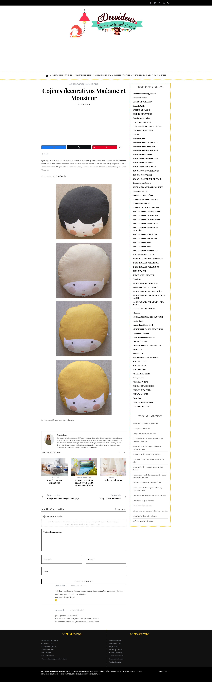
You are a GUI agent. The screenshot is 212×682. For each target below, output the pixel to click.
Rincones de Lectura (48, 646)
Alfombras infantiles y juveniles (144, 93)
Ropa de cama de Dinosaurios (54, 481)
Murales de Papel (115, 643)
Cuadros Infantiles (115, 652)
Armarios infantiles (140, 97)
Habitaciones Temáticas (49, 640)
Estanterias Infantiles (140, 191)
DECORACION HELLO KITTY (145, 158)
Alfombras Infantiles (116, 656)
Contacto (120, 671)
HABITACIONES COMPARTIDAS (146, 211)
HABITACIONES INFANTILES (145, 223)
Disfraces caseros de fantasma (143, 521)
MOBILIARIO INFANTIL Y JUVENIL (148, 316)
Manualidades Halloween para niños (145, 423)
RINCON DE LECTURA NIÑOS (145, 357)
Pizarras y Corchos (140, 341)
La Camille (61, 176)
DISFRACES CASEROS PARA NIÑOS (148, 187)
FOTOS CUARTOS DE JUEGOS (145, 199)
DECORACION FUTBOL (143, 154)
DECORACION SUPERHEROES (146, 171)
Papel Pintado (114, 646)
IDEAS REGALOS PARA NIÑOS (146, 267)
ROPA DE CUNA (139, 365)
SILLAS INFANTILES (141, 373)
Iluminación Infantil (116, 659)
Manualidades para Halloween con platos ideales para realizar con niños (149, 476)
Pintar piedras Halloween (141, 428)
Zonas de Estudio (47, 649)
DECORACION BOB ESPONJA (145, 142)
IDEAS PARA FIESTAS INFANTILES (148, 258)
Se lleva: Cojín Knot (113, 480)
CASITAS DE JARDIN (142, 110)
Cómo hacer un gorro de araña (143, 500)
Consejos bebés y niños (141, 118)
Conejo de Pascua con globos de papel (63, 497)
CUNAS (136, 134)
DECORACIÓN (139, 138)
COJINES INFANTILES (76, 84)
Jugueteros (137, 279)
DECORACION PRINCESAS (144, 166)
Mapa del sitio (70, 674)
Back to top (163, 671)
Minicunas (136, 313)
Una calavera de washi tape (142, 506)
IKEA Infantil (46, 652)
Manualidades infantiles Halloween (145, 287)
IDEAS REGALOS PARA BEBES (146, 262)
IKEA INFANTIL (139, 271)
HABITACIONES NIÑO (142, 246)
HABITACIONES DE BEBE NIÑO (146, 219)
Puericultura (137, 349)
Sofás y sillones (138, 377)
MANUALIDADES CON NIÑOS (145, 283)
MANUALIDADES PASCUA (144, 308)
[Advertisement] (106, 53)
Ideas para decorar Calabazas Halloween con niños (148, 460)
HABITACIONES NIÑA (142, 242)
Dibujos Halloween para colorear (144, 433)
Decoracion (60, 585)
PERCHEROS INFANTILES (144, 337)
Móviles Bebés (138, 321)
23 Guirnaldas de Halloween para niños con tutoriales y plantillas (148, 439)
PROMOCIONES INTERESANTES (147, 345)
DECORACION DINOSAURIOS (145, 150)
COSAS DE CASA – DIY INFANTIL (147, 126)
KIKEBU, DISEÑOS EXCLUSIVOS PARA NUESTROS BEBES (84, 483)
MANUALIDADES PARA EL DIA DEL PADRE (148, 303)
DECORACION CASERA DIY (145, 146)
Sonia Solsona (85, 104)
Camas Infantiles (139, 105)
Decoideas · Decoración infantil (52, 671)
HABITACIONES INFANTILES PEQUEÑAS (145, 229)
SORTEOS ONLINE (141, 382)
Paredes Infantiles (47, 656)
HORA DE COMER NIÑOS (143, 254)
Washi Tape (137, 398)
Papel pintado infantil (141, 333)
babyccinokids (68, 419)
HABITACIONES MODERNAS (145, 238)
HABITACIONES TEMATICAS (145, 250)
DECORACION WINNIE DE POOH (147, 179)
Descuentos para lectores (142, 183)
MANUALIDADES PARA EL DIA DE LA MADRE (149, 296)
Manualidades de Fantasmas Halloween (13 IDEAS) (148, 468)
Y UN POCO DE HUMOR (143, 402)
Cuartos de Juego (47, 643)
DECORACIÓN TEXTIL (91, 84)
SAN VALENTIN (139, 369)
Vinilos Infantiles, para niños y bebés (54, 659)
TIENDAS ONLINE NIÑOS (143, 386)
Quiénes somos (110, 671)
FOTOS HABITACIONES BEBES (146, 207)
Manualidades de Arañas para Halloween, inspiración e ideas (147, 447)
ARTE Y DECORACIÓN (142, 101)
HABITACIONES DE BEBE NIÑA (146, 215)
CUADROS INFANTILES (143, 130)
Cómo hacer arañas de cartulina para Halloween (149, 495)
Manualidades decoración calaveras (145, 516)
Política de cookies (57, 674)
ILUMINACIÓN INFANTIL (143, 275)
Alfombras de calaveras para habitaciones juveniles (150, 511)
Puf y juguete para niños (110, 497)
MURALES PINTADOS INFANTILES (148, 329)
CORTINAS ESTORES (142, 122)
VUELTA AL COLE (141, 394)
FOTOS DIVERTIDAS (141, 203)
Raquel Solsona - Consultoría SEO (88, 674)
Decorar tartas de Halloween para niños (146, 454)
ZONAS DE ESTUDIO (141, 406)
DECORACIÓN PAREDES (143, 162)
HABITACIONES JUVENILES (145, 234)
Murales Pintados (115, 640)
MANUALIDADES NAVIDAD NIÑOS (147, 291)
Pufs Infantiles (138, 353)
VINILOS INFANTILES (142, 390)
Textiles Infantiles (115, 662)
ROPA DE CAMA (140, 361)
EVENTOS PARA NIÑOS (143, 195)
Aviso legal (129, 671)
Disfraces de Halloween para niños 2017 (147, 482)
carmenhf (59, 610)
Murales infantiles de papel (143, 325)
